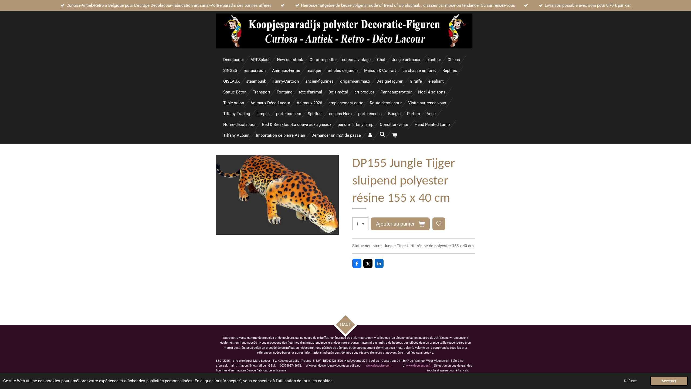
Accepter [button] (669, 381)
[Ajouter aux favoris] (438, 223)
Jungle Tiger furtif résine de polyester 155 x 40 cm (429, 245)
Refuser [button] (630, 381)
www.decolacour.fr (418, 365)
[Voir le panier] (394, 135)
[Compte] (370, 135)
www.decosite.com (378, 365)
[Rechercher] (382, 134)
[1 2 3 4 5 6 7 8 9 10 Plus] (360, 223)
